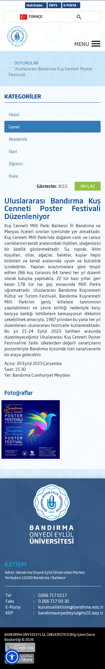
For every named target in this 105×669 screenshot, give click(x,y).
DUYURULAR (26, 63)
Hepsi (14, 114)
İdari (13, 151)
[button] (12, 657)
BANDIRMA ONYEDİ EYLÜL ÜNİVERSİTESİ (37, 634)
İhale (13, 176)
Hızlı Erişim (35, 5)
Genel (14, 126)
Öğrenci (16, 163)
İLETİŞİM (15, 564)
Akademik (18, 139)
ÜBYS (53, 5)
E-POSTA (70, 5)
